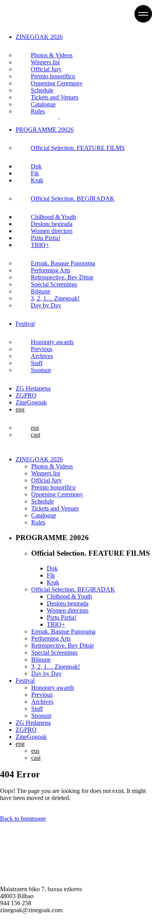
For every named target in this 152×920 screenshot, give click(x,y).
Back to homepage (23, 818)
